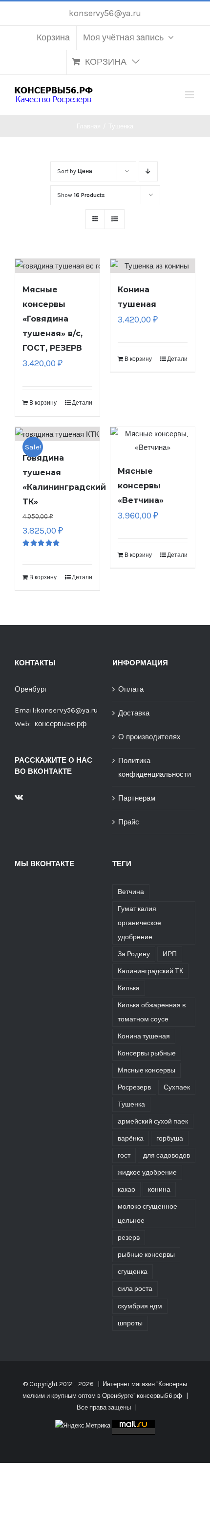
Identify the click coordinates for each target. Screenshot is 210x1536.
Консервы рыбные (147, 1053)
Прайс (128, 822)
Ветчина (131, 891)
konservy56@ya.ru (105, 13)
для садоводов (166, 1155)
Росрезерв (134, 1087)
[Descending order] (148, 171)
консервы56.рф (60, 723)
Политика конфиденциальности (154, 767)
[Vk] (19, 797)
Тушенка (131, 1104)
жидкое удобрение (147, 1172)
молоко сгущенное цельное (147, 1213)
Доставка (133, 713)
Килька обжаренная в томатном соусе (152, 1012)
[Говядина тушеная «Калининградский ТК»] (57, 434)
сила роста (135, 1288)
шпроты (130, 1323)
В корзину (43, 402)
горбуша (169, 1138)
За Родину (134, 954)
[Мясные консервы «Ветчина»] (152, 440)
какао (126, 1189)
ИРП (170, 954)
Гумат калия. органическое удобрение (139, 923)
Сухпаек (177, 1087)
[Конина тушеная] (152, 266)
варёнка (131, 1138)
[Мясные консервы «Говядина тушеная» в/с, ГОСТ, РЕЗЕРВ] (57, 266)
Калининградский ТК (150, 971)
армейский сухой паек (153, 1121)
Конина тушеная (144, 1036)
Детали (82, 402)
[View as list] (114, 219)
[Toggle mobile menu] (190, 94)
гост (124, 1155)
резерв (129, 1237)
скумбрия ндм (140, 1306)
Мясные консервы (146, 1070)
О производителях (149, 736)
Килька (129, 988)
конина (159, 1189)
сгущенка (132, 1271)
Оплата (131, 689)
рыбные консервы (146, 1254)
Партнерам (136, 798)
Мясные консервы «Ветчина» (141, 485)
